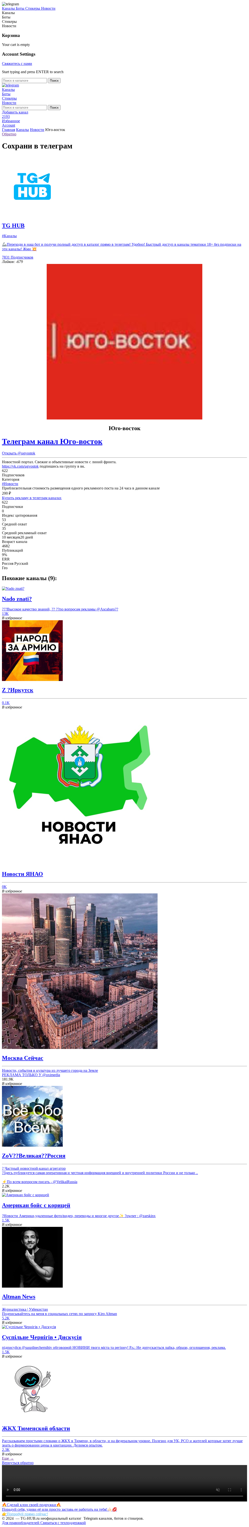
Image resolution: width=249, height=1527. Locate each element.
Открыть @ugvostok (18, 453)
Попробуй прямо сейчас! (27, 1514)
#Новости (10, 484)
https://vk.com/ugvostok (20, 466)
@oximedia (51, 1075)
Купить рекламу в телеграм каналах (32, 498)
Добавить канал (15, 112)
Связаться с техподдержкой (63, 1523)
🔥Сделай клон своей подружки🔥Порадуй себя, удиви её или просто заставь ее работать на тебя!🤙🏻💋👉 (59, 1509)
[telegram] (10, 85)
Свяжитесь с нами (17, 63)
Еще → (8, 1458)
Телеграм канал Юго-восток (52, 441)
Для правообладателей (21, 1523)
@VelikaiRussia (65, 1182)
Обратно (9, 134)
